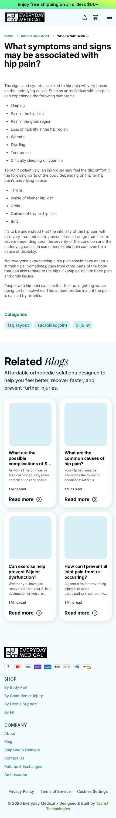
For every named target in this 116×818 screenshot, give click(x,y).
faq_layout (18, 325)
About (9, 733)
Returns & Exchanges (23, 766)
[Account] (84, 17)
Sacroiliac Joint (35, 36)
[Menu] (109, 17)
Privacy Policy (21, 791)
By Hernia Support (20, 703)
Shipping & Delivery (22, 750)
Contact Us (14, 758)
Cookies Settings (92, 791)
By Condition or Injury (23, 695)
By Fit (9, 712)
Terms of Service (55, 791)
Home (8, 36)
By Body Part (16, 687)
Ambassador (15, 774)
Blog (8, 741)
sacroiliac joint (52, 325)
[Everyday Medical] (25, 17)
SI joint (83, 325)
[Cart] (95, 17)
